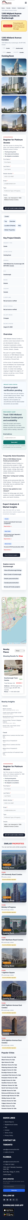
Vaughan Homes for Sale (9, 1070)
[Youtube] (17, 1200)
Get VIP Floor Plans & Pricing (14, 208)
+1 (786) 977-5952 (8, 1164)
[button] (14, 619)
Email (5, 180)
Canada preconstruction (11, 582)
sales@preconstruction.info (11, 1149)
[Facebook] (4, 1200)
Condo (7, 216)
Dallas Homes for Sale (8, 1106)
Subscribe (14, 1190)
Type (4, 188)
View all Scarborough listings (12, 570)
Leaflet (10, 643)
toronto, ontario (7, 877)
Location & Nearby (9, 225)
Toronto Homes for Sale (9, 1057)
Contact (7, 1130)
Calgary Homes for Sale (9, 1103)
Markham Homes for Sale (9, 1065)
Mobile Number (8, 173)
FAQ (19, 225)
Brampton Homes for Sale (9, 1077)
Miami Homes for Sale (8, 1059)
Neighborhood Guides (11, 1124)
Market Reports (9, 1122)
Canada (8, 8)
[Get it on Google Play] (8, 1214)
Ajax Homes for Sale (8, 1062)
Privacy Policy (9, 1135)
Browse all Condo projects (12, 587)
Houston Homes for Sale (9, 1108)
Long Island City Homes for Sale (11, 1075)
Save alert (14, 442)
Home (3, 8)
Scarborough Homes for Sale (10, 1095)
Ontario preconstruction (11, 578)
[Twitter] (7, 1200)
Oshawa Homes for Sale (9, 1101)
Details (5, 195)
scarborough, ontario (8, 909)
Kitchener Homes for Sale (9, 1085)
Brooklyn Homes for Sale (9, 1072)
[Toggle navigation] (26, 3)
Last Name (7, 166)
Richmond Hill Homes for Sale (11, 1093)
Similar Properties (9, 230)
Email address (7, 434)
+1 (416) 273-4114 (8, 1152)
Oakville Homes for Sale (9, 1090)
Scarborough (21, 8)
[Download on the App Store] (8, 1210)
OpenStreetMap (17, 643)
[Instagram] (13, 1200)
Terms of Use (9, 1133)
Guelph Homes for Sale (9, 1080)
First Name (7, 159)
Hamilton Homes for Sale (9, 1083)
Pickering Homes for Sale (9, 1067)
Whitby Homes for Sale (9, 1098)
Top (5, 221)
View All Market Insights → (11, 555)
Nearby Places (6, 650)
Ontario (14, 8)
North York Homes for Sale (10, 1088)
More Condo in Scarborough (12, 574)
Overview (12, 221)
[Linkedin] (10, 1200)
